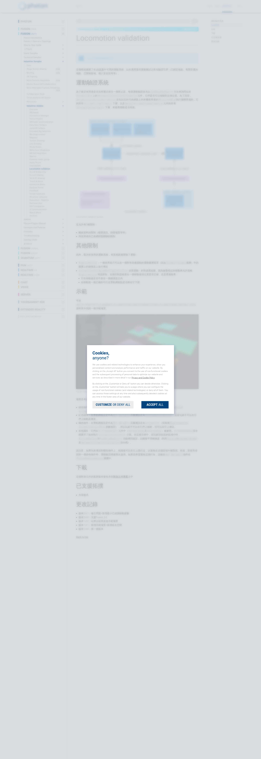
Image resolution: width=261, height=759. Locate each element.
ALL (155, 405)
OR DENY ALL (113, 405)
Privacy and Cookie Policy (143, 378)
